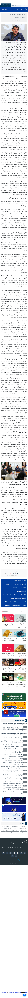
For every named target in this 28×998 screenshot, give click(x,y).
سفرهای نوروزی (21, 602)
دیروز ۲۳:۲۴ (25, 766)
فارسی (19, 6)
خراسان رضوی (23, 14)
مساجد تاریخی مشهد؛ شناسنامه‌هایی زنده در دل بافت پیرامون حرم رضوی (13, 724)
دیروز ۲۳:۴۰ (25, 758)
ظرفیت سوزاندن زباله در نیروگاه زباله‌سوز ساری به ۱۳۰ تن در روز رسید (12, 738)
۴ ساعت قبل (25, 733)
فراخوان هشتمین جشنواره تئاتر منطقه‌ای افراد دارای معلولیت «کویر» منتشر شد (12, 741)
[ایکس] (7, 853)
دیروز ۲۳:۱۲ (25, 785)
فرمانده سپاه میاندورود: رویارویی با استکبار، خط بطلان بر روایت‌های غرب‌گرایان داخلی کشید (13, 745)
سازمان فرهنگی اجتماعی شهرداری (18, 598)
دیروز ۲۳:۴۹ (25, 751)
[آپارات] (12, 856)
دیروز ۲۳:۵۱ (25, 748)
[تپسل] (3, 694)
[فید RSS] (15, 856)
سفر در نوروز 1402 (21, 591)
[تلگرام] (14, 853)
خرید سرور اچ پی (5, 828)
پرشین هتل (21, 833)
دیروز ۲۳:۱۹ (25, 778)
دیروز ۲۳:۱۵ (25, 781)
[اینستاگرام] (3, 853)
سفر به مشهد (22, 588)
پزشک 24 (14, 828)
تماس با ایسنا (3, 847)
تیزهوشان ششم (23, 830)
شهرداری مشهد (6, 595)
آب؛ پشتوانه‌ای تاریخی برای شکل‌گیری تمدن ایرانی (12, 727)
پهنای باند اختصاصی (15, 826)
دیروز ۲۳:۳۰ (25, 762)
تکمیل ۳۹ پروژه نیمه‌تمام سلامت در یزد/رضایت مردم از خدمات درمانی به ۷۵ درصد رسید (13, 771)
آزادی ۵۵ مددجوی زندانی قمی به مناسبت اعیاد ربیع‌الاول (13, 792)
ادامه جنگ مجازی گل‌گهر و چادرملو (15, 789)
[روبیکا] (24, 853)
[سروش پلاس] (17, 853)
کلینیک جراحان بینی (8, 833)
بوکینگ (3, 830)
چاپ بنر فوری (23, 826)
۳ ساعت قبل (25, 727)
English (12, 6)
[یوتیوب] (10, 853)
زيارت (24, 605)
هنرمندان (7, 605)
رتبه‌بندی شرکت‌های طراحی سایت (12, 830)
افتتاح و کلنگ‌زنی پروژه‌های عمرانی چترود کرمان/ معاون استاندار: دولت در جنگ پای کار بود (12, 759)
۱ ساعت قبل (25, 723)
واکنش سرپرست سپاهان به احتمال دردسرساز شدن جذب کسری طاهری (12, 763)
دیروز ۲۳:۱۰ (25, 789)
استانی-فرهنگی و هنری (20, 584)
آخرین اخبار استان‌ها (19, 720)
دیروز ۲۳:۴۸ (25, 754)
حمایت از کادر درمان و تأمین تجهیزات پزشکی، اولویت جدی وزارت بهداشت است (13, 755)
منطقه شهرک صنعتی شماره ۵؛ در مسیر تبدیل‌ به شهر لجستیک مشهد (13, 730)
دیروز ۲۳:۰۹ (25, 791)
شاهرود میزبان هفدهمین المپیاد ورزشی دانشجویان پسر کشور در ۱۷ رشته (12, 734)
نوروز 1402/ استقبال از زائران (19, 595)
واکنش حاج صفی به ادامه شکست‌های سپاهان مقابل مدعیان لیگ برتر (13, 775)
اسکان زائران (12, 602)
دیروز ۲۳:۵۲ (25, 744)
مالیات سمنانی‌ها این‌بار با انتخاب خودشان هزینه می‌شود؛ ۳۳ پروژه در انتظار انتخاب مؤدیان (13, 786)
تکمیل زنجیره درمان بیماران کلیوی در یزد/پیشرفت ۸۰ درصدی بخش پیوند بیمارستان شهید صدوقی (12, 782)
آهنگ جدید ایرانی (22, 828)
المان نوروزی (8, 584)
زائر (5, 602)
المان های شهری (15, 605)
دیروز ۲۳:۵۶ (25, 741)
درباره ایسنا (10, 847)
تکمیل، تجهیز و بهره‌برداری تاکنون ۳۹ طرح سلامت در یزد (12, 778)
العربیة (16, 6)
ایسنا (21, 9)
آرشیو (9, 4)
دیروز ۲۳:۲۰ (25, 774)
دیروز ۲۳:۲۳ (25, 770)
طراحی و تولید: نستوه (13, 860)
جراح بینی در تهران (5, 826)
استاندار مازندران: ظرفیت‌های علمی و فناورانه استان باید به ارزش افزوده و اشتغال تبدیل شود (12, 767)
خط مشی (16, 847)
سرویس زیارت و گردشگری (19, 580)
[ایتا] (21, 853)
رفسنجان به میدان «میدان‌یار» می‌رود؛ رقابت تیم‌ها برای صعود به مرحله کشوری (12, 751)
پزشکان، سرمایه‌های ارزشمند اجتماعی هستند (13, 749)
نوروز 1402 (13, 588)
